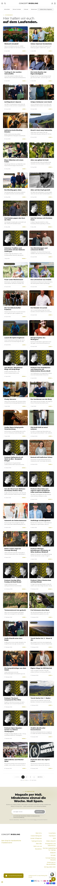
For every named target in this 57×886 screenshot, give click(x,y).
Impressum (52, 835)
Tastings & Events (36, 841)
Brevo (35, 819)
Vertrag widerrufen (50, 867)
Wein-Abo (39, 843)
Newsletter (38, 849)
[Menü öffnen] (1, 3)
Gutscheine (52, 833)
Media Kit (53, 852)
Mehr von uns (38, 846)
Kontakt (53, 855)
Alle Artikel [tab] (7, 9)
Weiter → (40, 777)
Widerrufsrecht (51, 841)
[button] (53, 879)
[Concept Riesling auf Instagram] (2, 882)
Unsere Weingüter (36, 835)
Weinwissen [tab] (34, 9)
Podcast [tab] (26, 9)
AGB (54, 838)
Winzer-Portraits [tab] (17, 9)
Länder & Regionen (36, 838)
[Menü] (55, 873)
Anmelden (39, 811)
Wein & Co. (39, 833)
